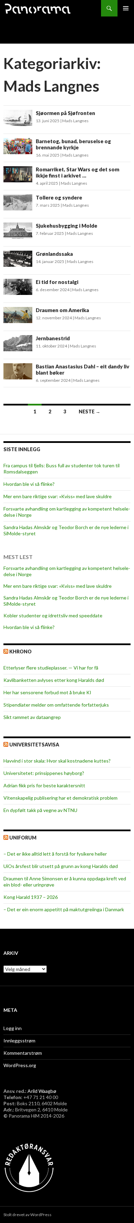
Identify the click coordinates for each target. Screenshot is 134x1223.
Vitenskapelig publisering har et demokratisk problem (60, 798)
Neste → (89, 411)
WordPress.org (19, 1065)
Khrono (20, 651)
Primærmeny (126, 8)
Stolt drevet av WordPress (27, 1214)
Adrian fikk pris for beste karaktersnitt (44, 785)
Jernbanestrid (53, 338)
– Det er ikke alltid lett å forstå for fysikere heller (55, 854)
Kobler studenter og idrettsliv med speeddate (52, 615)
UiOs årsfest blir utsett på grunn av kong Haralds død (60, 866)
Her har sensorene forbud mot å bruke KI (47, 692)
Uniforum (22, 838)
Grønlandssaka (54, 254)
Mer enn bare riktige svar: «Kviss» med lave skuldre (57, 496)
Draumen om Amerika (62, 310)
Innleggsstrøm (19, 1040)
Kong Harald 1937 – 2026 (30, 897)
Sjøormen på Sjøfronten (65, 113)
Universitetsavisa (34, 744)
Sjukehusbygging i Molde (66, 225)
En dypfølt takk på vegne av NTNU (40, 810)
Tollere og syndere (59, 197)
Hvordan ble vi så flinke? (29, 484)
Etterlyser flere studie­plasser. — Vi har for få (50, 668)
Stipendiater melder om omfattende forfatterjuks (56, 705)
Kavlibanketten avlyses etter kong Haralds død (53, 680)
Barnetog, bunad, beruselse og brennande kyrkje (73, 144)
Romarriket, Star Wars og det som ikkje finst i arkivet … (77, 172)
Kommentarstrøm (22, 1053)
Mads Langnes (75, 120)
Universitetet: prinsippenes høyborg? (43, 773)
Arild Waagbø (41, 1091)
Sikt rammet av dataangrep (32, 717)
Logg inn (12, 1028)
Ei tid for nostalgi (57, 282)
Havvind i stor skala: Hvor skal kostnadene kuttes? (57, 761)
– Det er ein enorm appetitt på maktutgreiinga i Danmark (63, 909)
